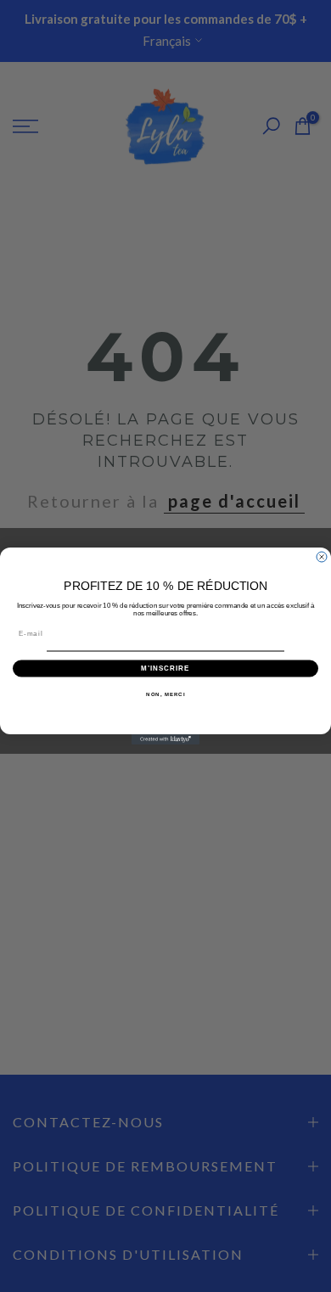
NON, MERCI (165, 694)
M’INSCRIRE (165, 668)
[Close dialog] (322, 557)
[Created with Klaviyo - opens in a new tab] (165, 739)
